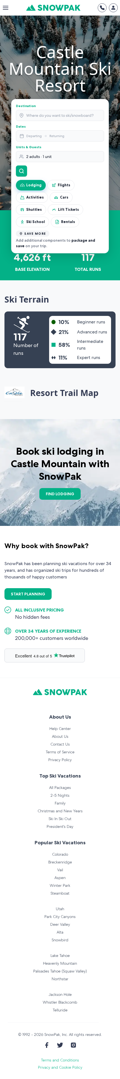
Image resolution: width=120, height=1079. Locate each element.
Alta (60, 932)
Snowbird (60, 939)
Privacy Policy (60, 759)
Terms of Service (60, 751)
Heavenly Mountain (60, 963)
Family (60, 803)
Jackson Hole (60, 994)
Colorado (60, 854)
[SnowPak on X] (60, 1045)
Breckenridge (60, 862)
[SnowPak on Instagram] (73, 1045)
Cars (64, 197)
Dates (21, 126)
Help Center (60, 728)
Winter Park (60, 885)
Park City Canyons (60, 916)
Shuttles (34, 209)
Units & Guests (28, 147)
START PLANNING (28, 594)
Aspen (60, 877)
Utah (60, 908)
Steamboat (60, 893)
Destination (26, 106)
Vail (60, 869)
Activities (35, 197)
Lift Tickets (68, 209)
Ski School (35, 221)
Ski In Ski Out (60, 818)
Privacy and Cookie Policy (60, 1067)
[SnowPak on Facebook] (46, 1045)
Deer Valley (60, 924)
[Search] (21, 171)
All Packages (60, 787)
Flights (64, 185)
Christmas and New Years (60, 810)
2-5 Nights (60, 795)
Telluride (60, 1010)
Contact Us (60, 744)
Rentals (68, 221)
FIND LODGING (60, 493)
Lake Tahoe (60, 955)
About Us (60, 736)
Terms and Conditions (60, 1060)
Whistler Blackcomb (60, 1002)
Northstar (60, 978)
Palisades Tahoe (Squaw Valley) (60, 971)
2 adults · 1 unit (39, 156)
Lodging (34, 185)
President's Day (60, 826)
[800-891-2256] (102, 7)
